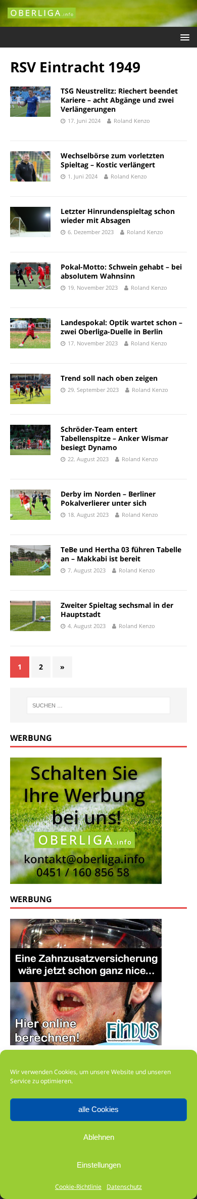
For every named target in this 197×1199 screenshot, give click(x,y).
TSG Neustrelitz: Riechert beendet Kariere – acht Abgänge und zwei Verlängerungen (119, 100)
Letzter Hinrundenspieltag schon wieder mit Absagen (118, 215)
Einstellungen (99, 1165)
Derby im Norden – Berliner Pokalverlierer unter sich (108, 498)
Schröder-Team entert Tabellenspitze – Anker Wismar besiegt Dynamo (114, 438)
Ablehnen (98, 1137)
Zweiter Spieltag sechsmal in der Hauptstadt (117, 609)
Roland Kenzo (132, 120)
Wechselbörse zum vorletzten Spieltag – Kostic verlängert (112, 160)
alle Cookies (98, 1109)
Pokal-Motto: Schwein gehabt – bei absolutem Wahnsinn (121, 271)
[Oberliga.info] (98, 21)
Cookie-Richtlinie (78, 1186)
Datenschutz (124, 1186)
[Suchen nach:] (98, 705)
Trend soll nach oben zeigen (109, 378)
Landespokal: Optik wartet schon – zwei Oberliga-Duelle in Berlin (121, 327)
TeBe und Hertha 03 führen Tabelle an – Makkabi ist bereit (121, 554)
